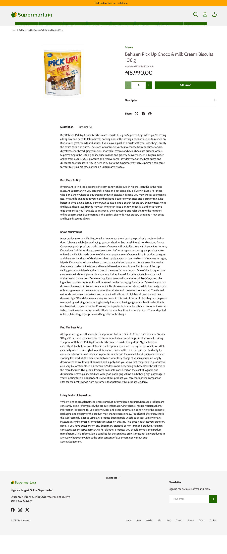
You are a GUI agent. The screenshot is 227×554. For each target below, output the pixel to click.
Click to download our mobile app (111, 2)
